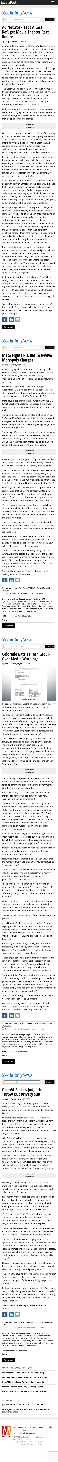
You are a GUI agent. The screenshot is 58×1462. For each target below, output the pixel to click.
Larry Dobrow (11, 41)
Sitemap (26, 1430)
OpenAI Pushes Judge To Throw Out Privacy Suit (23, 1382)
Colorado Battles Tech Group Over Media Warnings (25, 1377)
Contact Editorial (44, 1427)
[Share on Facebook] (4, 319)
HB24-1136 (16, 738)
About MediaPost (19, 1427)
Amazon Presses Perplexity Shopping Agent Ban (24, 1386)
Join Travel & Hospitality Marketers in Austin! (23, 1405)
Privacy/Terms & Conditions (24, 1433)
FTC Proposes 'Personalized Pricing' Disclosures (24, 1391)
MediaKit (31, 1427)
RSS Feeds (16, 1430)
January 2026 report (34, 1223)
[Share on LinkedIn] (11, 319)
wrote (36, 813)
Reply (4, 620)
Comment (8, 327)
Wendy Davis (10, 365)
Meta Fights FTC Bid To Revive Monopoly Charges (24, 1372)
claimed (37, 435)
